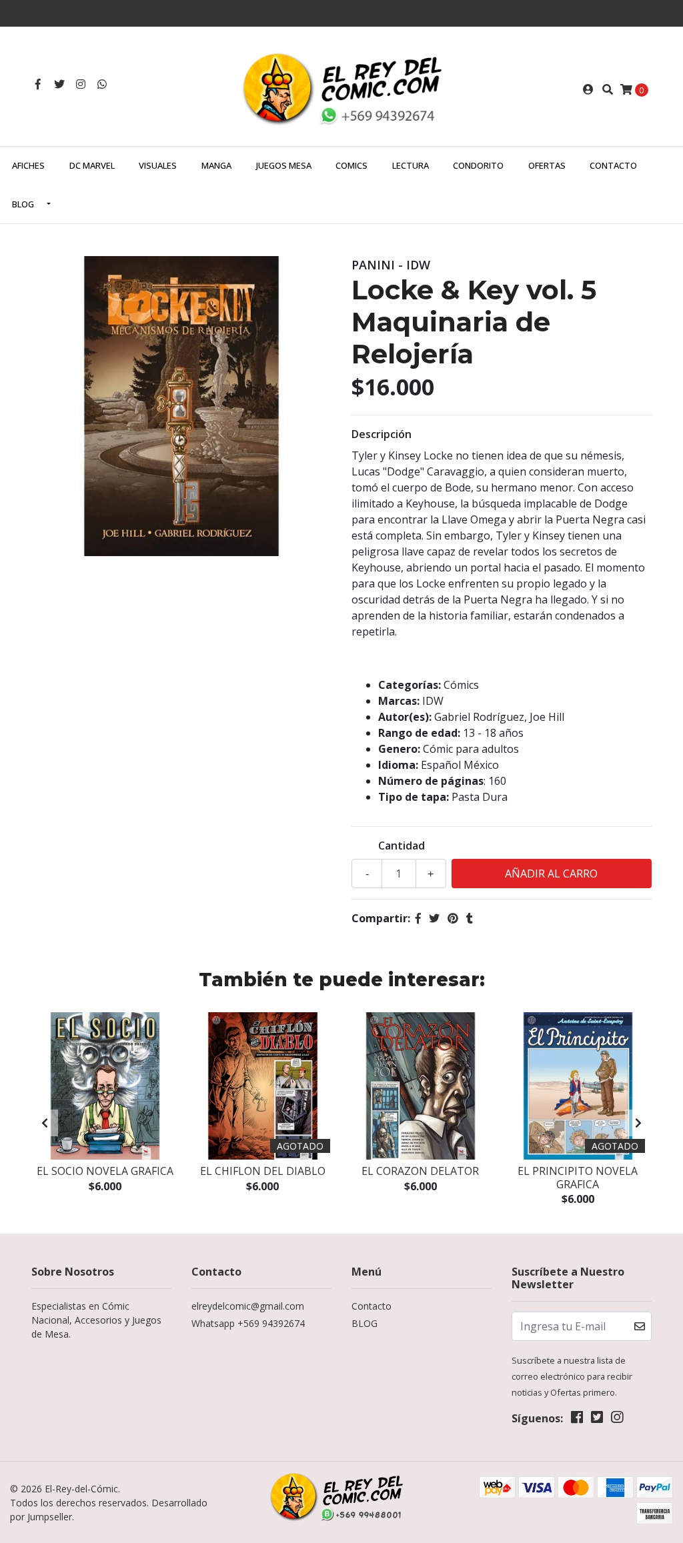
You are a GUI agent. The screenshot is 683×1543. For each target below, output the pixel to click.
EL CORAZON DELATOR (420, 1171)
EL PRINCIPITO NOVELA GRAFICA (578, 1177)
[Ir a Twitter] (59, 84)
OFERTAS (547, 165)
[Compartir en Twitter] (434, 918)
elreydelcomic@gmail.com (247, 1306)
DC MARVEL (92, 165)
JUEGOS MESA (283, 165)
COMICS (351, 165)
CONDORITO (478, 165)
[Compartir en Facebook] (418, 918)
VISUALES (158, 165)
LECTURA (410, 165)
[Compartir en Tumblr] (469, 918)
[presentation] (44, 1123)
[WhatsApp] (102, 84)
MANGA (216, 165)
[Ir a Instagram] (80, 84)
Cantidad (401, 845)
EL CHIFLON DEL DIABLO (262, 1171)
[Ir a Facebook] (38, 84)
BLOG (23, 204)
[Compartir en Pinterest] (453, 918)
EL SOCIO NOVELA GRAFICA (105, 1171)
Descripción (382, 434)
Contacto (613, 165)
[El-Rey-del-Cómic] (341, 88)
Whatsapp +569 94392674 (248, 1323)
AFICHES (28, 165)
